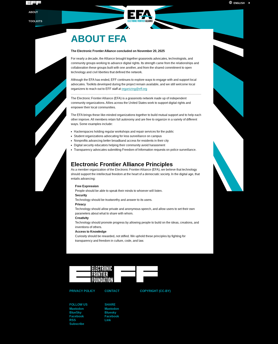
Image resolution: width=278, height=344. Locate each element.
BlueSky (75, 312)
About (33, 12)
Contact (112, 291)
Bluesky (110, 312)
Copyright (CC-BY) (155, 291)
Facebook (76, 316)
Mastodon (76, 308)
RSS (72, 320)
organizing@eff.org (134, 88)
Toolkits (35, 21)
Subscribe (76, 323)
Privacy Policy (82, 291)
